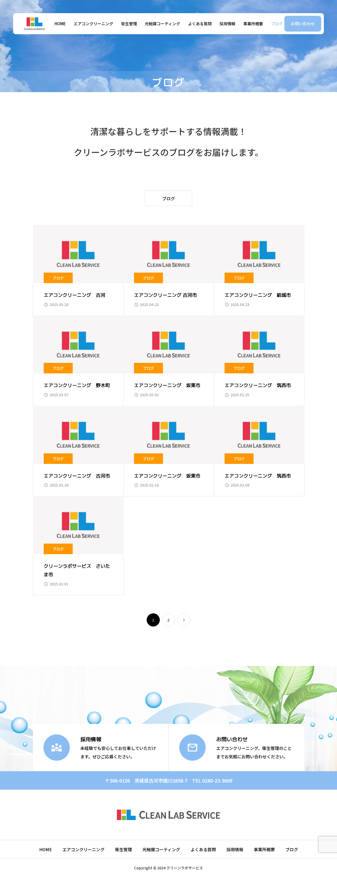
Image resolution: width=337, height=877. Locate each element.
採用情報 (227, 23)
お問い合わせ (303, 23)
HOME (60, 23)
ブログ (277, 23)
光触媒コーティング (162, 23)
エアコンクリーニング (93, 23)
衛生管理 (129, 23)
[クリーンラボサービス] (34, 23)
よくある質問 (200, 23)
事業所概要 (253, 23)
